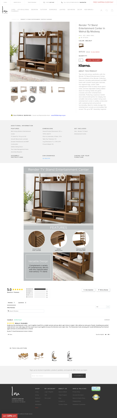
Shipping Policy (77, 401)
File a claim (48, 398)
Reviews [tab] (10, 302)
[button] (106, 334)
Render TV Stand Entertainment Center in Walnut (19, 331)
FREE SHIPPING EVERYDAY (103, 2)
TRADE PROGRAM (32, 2)
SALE (36, 407)
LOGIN (5, 2)
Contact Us (62, 401)
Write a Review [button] (104, 290)
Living (13, 9)
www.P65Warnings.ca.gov (58, 115)
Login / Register (49, 392)
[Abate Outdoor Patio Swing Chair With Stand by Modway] (54, 356)
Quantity (83, 56)
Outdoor (43, 9)
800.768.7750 (83, 2)
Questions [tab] (21, 302)
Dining (37, 395)
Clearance (15, 11)
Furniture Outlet (63, 404)
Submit (78, 376)
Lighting (62, 9)
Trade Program (63, 395)
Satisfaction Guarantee (79, 404)
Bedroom (34, 9)
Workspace (53, 9)
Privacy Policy (76, 392)
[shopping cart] (112, 10)
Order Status (17, 2)
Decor (79, 9)
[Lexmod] (5, 10)
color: (85, 41)
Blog (60, 398)
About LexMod (63, 392)
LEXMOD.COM (15, 19)
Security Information (78, 395)
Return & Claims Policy (79, 398)
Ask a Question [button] (89, 290)
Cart (46, 395)
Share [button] (10, 334)
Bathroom (71, 9)
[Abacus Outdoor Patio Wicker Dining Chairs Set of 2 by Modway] (39, 356)
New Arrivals (88, 9)
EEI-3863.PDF (46, 158)
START (50, 2)
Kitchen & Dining (23, 9)
